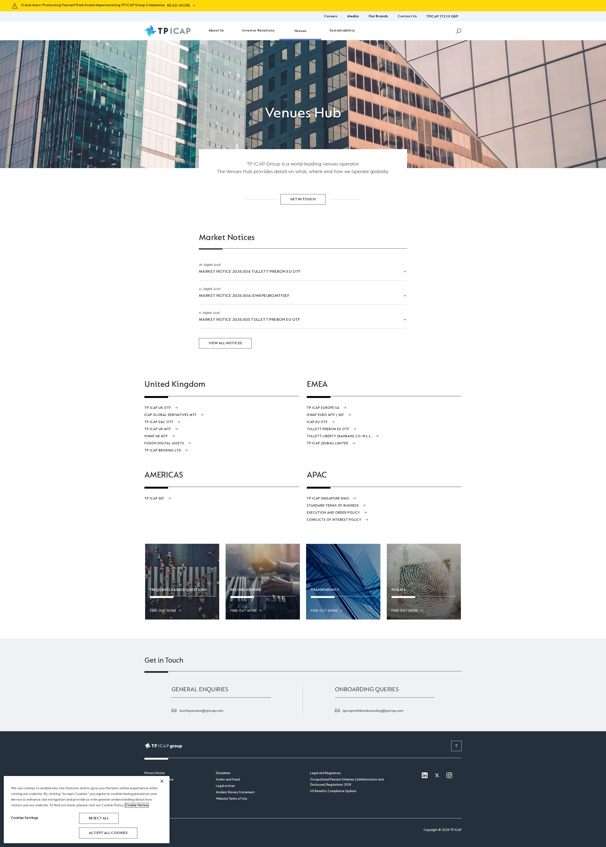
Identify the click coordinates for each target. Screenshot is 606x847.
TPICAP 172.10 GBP (442, 16)
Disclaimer (223, 773)
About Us (216, 30)
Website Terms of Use (231, 799)
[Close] (162, 781)
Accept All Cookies (108, 833)
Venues (300, 31)
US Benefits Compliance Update (333, 791)
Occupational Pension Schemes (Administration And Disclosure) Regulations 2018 (347, 782)
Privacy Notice (154, 773)
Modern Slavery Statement (235, 792)
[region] (86, 809)
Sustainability (342, 30)
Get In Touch (303, 199)
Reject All (99, 818)
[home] (167, 31)
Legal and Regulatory (325, 773)
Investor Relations (258, 30)
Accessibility (153, 799)
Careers (330, 16)
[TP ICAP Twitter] (437, 775)
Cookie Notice (154, 786)
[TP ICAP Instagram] (449, 775)
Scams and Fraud (228, 779)
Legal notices (225, 786)
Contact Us (407, 16)
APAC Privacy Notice (159, 779)
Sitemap (150, 792)
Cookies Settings (24, 818)
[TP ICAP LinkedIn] (424, 775)
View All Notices (225, 343)
